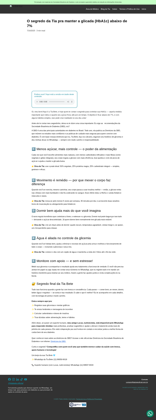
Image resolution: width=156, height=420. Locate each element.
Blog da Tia (105, 9)
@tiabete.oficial (15, 383)
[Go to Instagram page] (13, 379)
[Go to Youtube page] (25, 379)
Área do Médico (92, 9)
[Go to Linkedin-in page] (17, 379)
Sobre (114, 9)
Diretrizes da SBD (58, 341)
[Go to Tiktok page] (21, 379)
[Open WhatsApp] (150, 413)
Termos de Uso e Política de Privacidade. (89, 399)
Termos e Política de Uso (129, 9)
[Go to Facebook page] (9, 379)
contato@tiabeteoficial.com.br (137, 382)
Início (144, 9)
